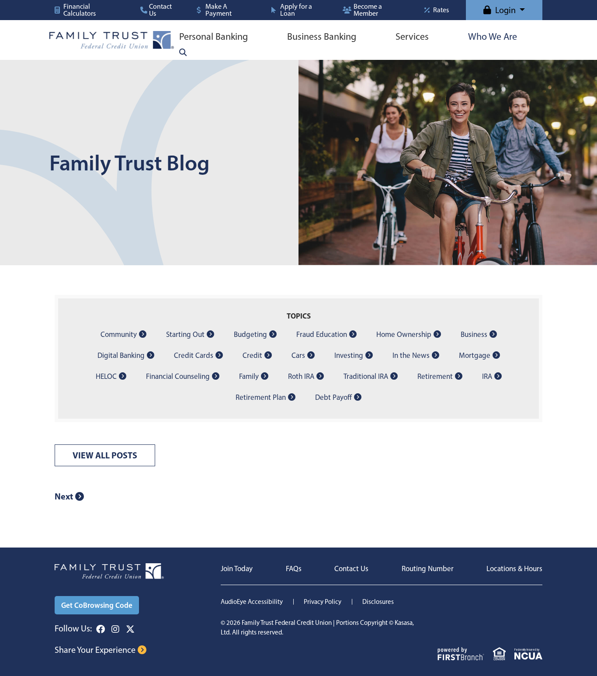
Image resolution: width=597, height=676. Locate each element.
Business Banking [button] (321, 36)
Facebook (100, 629)
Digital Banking (121, 355)
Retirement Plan (261, 397)
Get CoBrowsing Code (96, 605)
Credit (252, 355)
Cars (298, 355)
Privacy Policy (322, 602)
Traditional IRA (366, 376)
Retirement (435, 376)
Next (64, 496)
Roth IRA (301, 376)
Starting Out (185, 334)
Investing (348, 355)
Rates (441, 10)
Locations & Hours (514, 568)
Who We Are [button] (492, 36)
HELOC (106, 376)
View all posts (105, 455)
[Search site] (183, 52)
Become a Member (368, 10)
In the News (411, 355)
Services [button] (412, 36)
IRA (487, 376)
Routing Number (428, 568)
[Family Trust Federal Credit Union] (111, 39)
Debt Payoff (333, 397)
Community (119, 334)
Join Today (237, 568)
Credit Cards (193, 355)
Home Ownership (403, 334)
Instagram (115, 629)
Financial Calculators (79, 10)
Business (474, 334)
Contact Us (160, 10)
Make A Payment (218, 10)
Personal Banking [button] (213, 36)
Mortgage (474, 355)
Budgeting (250, 334)
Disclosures (378, 602)
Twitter (130, 629)
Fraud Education (321, 334)
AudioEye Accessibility (252, 602)
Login (505, 10)
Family (249, 376)
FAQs (294, 568)
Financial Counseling (178, 376)
